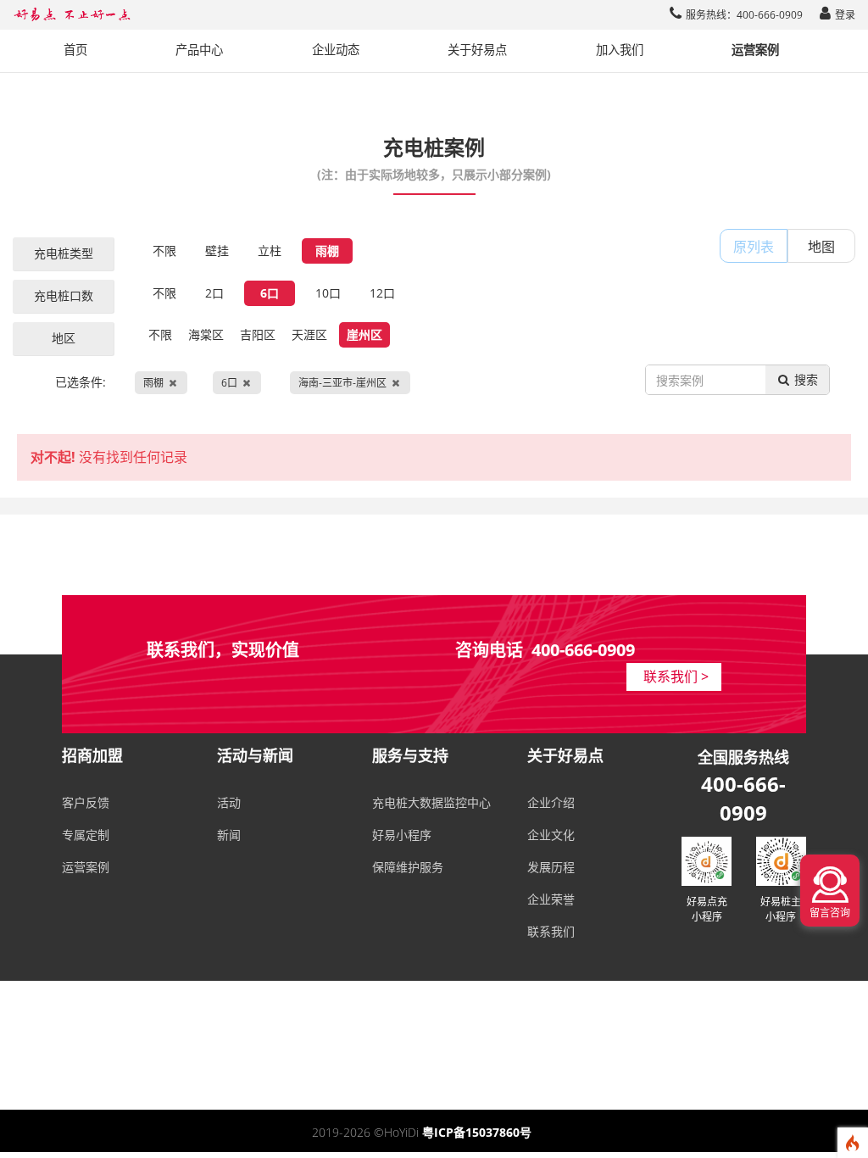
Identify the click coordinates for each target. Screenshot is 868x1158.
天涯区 (309, 334)
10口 (328, 293)
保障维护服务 (407, 867)
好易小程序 (401, 835)
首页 (75, 50)
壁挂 (217, 250)
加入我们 (619, 50)
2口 (214, 293)
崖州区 (364, 334)
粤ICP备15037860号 (476, 1132)
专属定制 (85, 835)
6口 (269, 293)
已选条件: (221, 382)
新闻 (229, 835)
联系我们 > (676, 676)
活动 (229, 802)
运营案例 (755, 50)
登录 (845, 15)
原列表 (753, 246)
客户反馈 (85, 802)
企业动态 (335, 50)
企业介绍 (551, 802)
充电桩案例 (434, 157)
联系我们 (551, 931)
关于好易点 (477, 50)
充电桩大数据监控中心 (431, 802)
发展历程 (551, 867)
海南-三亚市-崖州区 (342, 383)
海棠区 (206, 334)
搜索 (804, 379)
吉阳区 (257, 334)
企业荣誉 (551, 899)
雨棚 (327, 250)
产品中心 (199, 50)
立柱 (269, 250)
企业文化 (551, 835)
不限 (164, 250)
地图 (821, 246)
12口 (382, 293)
